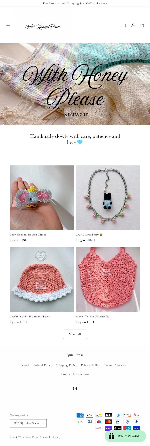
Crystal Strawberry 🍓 (89, 234)
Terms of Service (115, 365)
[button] (8, 25)
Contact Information (75, 374)
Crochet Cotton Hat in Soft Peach (30, 316)
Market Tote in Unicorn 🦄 (92, 316)
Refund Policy (42, 365)
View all (75, 334)
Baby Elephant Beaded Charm (28, 234)
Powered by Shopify (50, 437)
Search (25, 365)
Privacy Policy (90, 365)
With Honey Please (28, 437)
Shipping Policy (66, 365)
